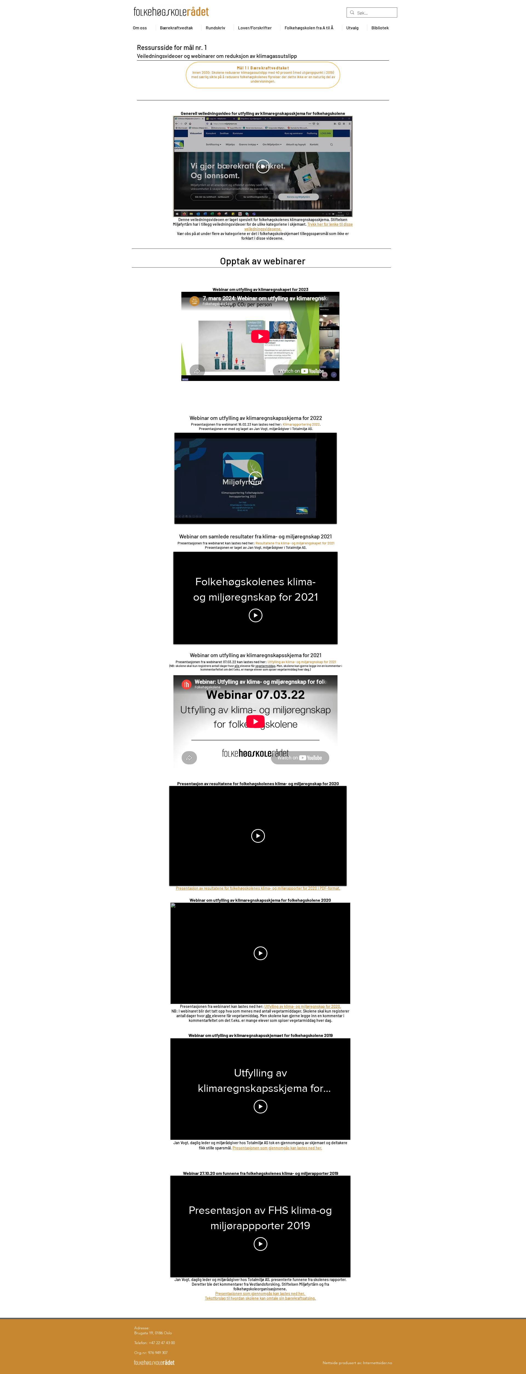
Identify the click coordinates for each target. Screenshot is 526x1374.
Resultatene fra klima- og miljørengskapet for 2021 (295, 543)
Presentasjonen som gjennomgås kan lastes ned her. (277, 1148)
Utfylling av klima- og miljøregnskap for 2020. (302, 1006)
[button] (142, 28)
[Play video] (263, 166)
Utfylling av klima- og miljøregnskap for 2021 (302, 662)
